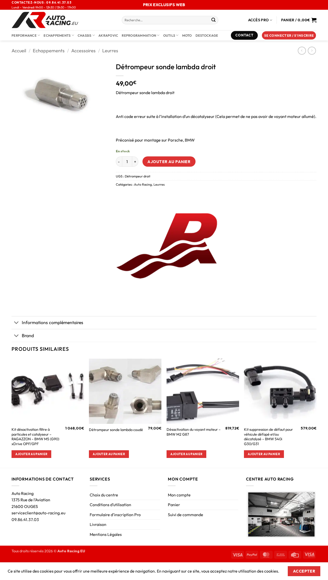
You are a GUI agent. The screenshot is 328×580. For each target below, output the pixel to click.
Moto (187, 35)
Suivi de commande (185, 514)
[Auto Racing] (167, 247)
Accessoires (83, 51)
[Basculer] (17, 323)
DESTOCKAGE (207, 35)
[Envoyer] (213, 20)
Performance (24, 35)
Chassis (84, 35)
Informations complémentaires (52, 322)
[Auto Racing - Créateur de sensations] (63, 20)
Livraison (98, 524)
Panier (174, 504)
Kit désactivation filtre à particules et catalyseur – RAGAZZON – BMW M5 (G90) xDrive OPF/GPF (35, 436)
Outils (169, 35)
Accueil (19, 51)
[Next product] (302, 51)
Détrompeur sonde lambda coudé (116, 429)
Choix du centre (104, 494)
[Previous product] (312, 51)
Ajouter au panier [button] (31, 454)
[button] (289, 35)
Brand (28, 335)
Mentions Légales (106, 534)
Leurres (110, 51)
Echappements (57, 35)
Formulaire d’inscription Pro (115, 514)
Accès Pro (258, 20)
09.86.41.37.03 (25, 519)
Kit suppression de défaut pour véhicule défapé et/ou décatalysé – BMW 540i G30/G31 (268, 436)
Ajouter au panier (168, 161)
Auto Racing (143, 184)
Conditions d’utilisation (110, 504)
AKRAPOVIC (108, 35)
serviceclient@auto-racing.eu (38, 512)
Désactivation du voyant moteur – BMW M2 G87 (194, 432)
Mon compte (179, 494)
